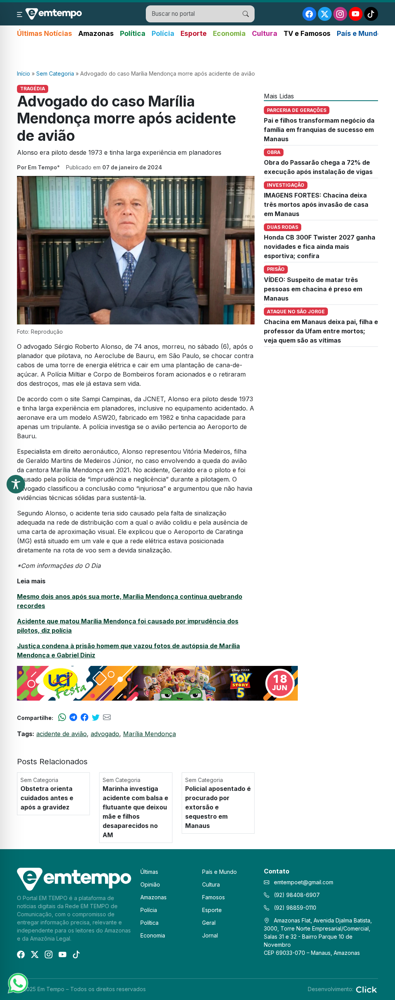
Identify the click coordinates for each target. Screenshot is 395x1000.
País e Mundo (359, 33)
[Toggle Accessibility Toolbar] (16, 484)
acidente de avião (61, 734)
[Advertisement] (197, 54)
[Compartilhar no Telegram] (73, 717)
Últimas (149, 871)
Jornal (210, 935)
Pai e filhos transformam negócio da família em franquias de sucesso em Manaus (319, 130)
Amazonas (96, 33)
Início (23, 73)
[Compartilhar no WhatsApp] (62, 717)
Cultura (264, 33)
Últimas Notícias (44, 33)
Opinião (150, 884)
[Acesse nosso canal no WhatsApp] (17, 982)
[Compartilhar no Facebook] (84, 717)
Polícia (163, 33)
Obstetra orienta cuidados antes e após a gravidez (46, 798)
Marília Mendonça (149, 734)
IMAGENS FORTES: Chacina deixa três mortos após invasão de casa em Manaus (316, 204)
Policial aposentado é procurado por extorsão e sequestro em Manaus (218, 807)
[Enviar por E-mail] (107, 717)
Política (132, 33)
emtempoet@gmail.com (303, 882)
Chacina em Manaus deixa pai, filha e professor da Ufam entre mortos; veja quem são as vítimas (321, 331)
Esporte (194, 33)
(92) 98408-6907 (296, 895)
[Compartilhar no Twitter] (96, 717)
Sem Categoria (55, 73)
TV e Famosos (307, 33)
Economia (229, 33)
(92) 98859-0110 (294, 907)
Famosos (213, 897)
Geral (209, 922)
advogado (105, 734)
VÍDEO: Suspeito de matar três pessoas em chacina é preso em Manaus (313, 289)
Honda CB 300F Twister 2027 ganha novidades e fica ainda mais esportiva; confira (319, 246)
